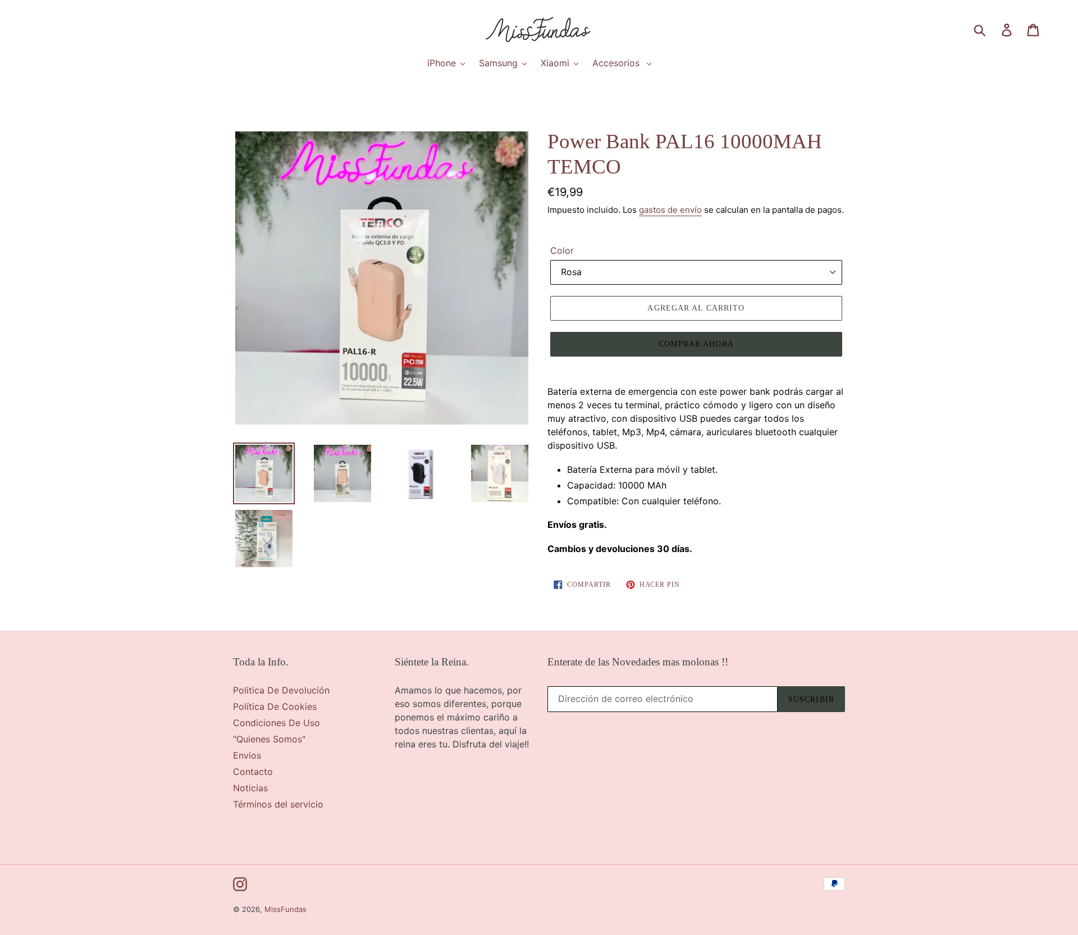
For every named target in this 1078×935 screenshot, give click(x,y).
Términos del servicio (278, 804)
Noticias (250, 787)
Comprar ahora (696, 344)
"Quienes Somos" (269, 739)
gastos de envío (670, 209)
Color (562, 250)
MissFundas (285, 909)
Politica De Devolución (281, 690)
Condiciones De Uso (276, 722)
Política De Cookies (275, 706)
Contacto (253, 771)
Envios (247, 755)
